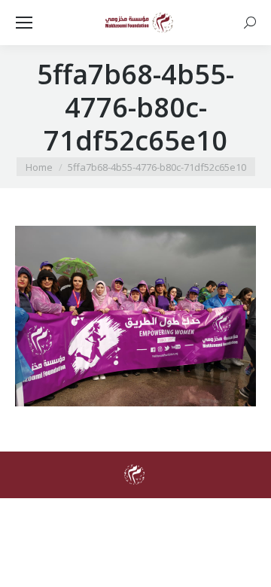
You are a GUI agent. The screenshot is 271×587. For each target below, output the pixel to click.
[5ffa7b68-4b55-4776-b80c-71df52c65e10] (135, 316)
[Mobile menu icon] (24, 23)
